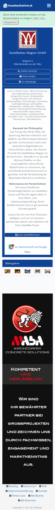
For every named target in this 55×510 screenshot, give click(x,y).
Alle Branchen (28, 500)
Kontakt (42, 491)
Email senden (28, 76)
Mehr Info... (39, 18)
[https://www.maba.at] (27, 388)
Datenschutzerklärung (20, 491)
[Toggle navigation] (49, 5)
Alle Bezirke (37, 495)
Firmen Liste (18, 495)
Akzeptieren (10, 22)
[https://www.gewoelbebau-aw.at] (27, 39)
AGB (44, 486)
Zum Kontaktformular (29, 234)
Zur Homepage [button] (28, 81)
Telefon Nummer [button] (28, 71)
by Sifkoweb (36, 507)
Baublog (13, 486)
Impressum (30, 486)
